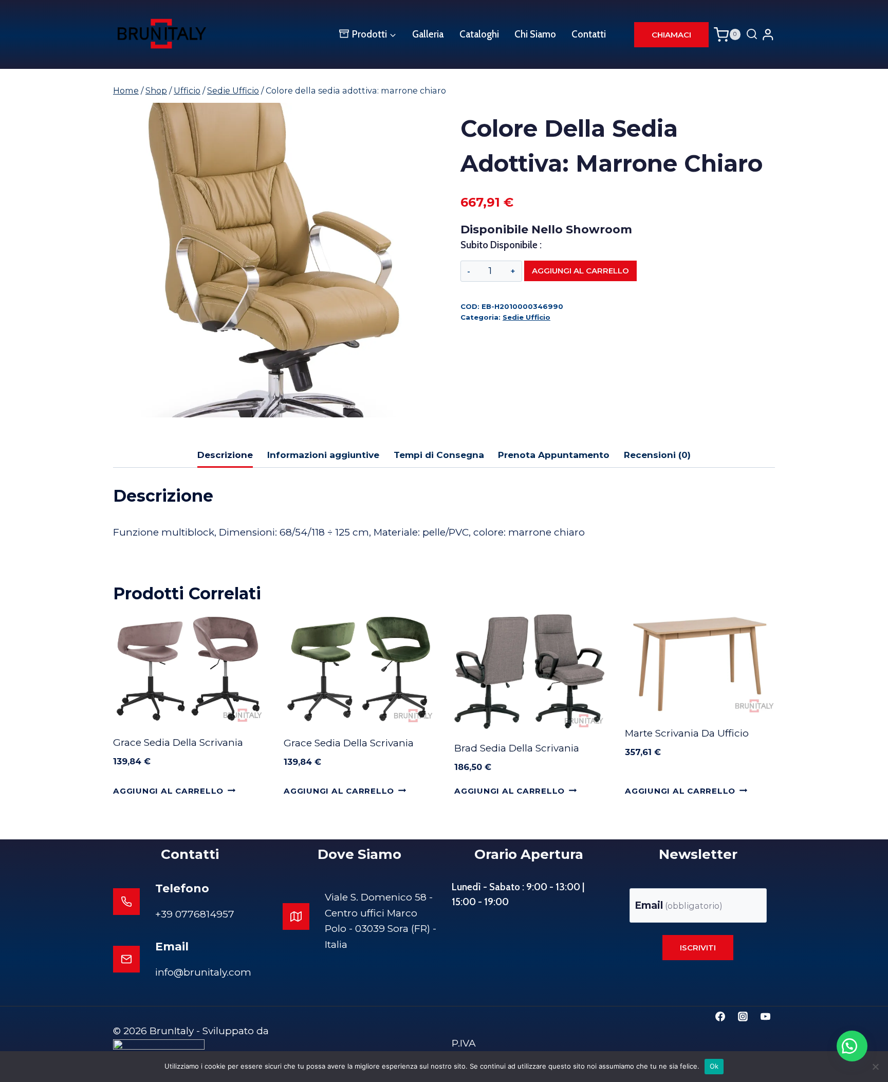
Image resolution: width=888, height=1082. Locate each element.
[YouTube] (765, 1016)
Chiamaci (671, 35)
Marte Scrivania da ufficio (687, 733)
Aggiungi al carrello (580, 271)
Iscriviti (698, 947)
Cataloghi (479, 34)
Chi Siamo (535, 34)
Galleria (427, 34)
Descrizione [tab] (225, 454)
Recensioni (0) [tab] (657, 454)
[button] (852, 1046)
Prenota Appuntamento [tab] (553, 454)
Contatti (588, 34)
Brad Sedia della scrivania (516, 748)
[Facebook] (720, 1016)
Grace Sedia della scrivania (178, 742)
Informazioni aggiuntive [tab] (323, 454)
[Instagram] (742, 1016)
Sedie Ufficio (526, 317)
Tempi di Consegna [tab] (439, 454)
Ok (714, 1066)
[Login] (768, 34)
